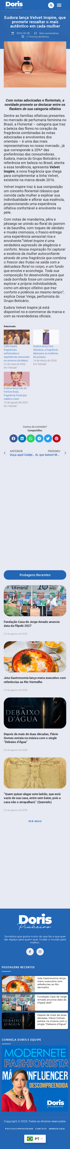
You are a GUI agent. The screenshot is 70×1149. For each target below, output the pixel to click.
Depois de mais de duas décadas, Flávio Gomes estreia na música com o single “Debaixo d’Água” (31, 738)
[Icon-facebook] (30, 952)
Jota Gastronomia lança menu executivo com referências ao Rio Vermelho (51, 983)
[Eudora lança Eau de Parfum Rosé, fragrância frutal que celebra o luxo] (17, 379)
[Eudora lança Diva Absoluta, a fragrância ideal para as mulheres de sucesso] (46, 337)
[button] (51, 5)
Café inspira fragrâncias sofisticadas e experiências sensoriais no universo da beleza (16, 353)
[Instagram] (40, 952)
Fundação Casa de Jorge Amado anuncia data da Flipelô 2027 (52, 999)
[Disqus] (35, 514)
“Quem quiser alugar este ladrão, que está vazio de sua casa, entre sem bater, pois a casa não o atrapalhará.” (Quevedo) (32, 798)
